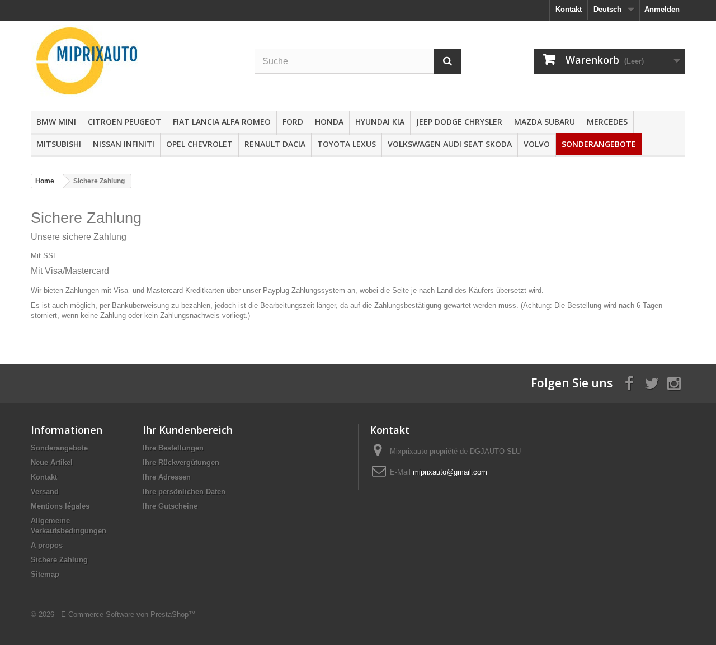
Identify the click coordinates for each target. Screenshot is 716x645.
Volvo (537, 144)
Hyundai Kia (379, 121)
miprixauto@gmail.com (450, 472)
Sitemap (45, 574)
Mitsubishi (58, 144)
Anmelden (662, 9)
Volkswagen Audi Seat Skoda (450, 144)
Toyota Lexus (346, 144)
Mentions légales (60, 506)
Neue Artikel (52, 462)
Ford (292, 121)
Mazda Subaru (544, 121)
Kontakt (568, 9)
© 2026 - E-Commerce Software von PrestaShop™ (113, 614)
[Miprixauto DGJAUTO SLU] (134, 61)
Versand (45, 491)
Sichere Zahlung (59, 560)
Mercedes (607, 121)
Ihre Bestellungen (173, 448)
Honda (329, 121)
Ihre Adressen (167, 477)
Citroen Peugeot (124, 121)
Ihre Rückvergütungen (181, 462)
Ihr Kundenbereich (188, 430)
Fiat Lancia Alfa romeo (222, 121)
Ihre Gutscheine (170, 506)
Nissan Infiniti (123, 144)
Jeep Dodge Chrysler (459, 121)
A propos (47, 545)
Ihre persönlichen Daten (184, 491)
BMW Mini (56, 121)
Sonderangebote (599, 144)
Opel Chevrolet (199, 144)
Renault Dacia (274, 144)
